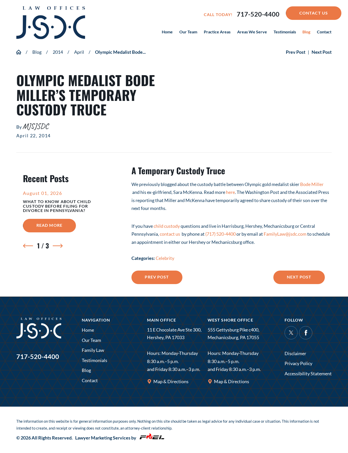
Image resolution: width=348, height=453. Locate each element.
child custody (167, 226)
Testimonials (94, 360)
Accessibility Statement (308, 373)
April (79, 52)
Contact (90, 380)
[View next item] (58, 246)
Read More (56, 225)
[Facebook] (305, 332)
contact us (170, 234)
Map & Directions (171, 381)
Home (88, 330)
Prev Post (157, 276)
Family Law (93, 350)
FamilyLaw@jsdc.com (285, 234)
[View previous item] (28, 246)
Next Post (299, 276)
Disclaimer (295, 353)
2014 (58, 52)
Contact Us (313, 12)
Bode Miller (312, 184)
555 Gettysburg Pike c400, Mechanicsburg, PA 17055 (233, 333)
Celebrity (165, 258)
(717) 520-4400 (220, 234)
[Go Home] (21, 52)
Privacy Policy (298, 363)
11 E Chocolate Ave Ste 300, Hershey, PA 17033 (174, 333)
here (230, 192)
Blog (37, 52)
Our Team (91, 340)
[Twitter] (291, 332)
